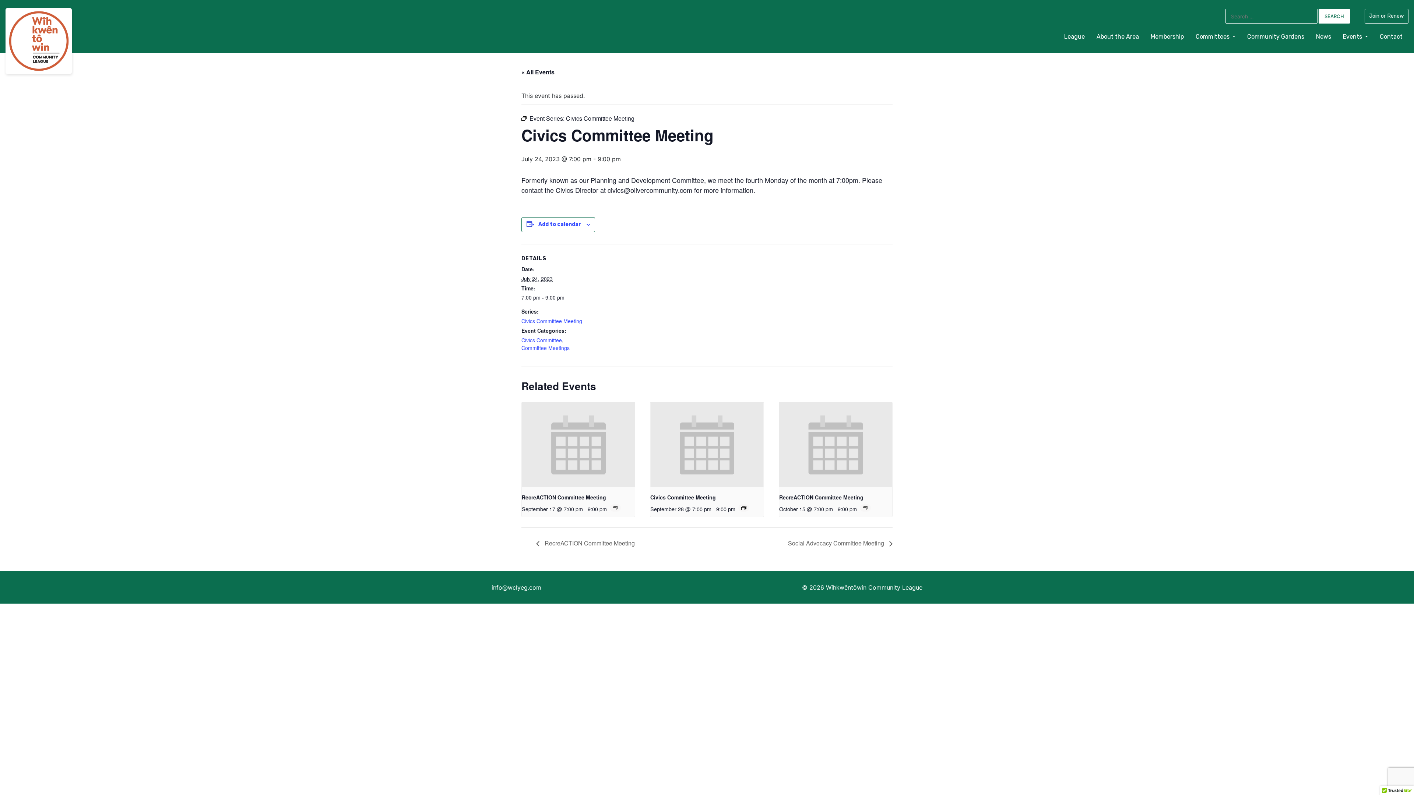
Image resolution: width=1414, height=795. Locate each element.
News (1323, 36)
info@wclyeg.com (516, 587)
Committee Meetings (545, 347)
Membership (1167, 36)
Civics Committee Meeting (551, 321)
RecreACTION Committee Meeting (564, 497)
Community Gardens (1275, 36)
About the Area (1118, 36)
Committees (1213, 36)
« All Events (538, 72)
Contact (1391, 36)
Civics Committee (541, 340)
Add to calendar (559, 224)
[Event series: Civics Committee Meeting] (743, 508)
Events (1353, 36)
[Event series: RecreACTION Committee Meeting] (615, 508)
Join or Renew (1386, 16)
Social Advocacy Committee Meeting (837, 543)
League (1074, 36)
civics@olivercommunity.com (650, 190)
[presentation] (578, 444)
